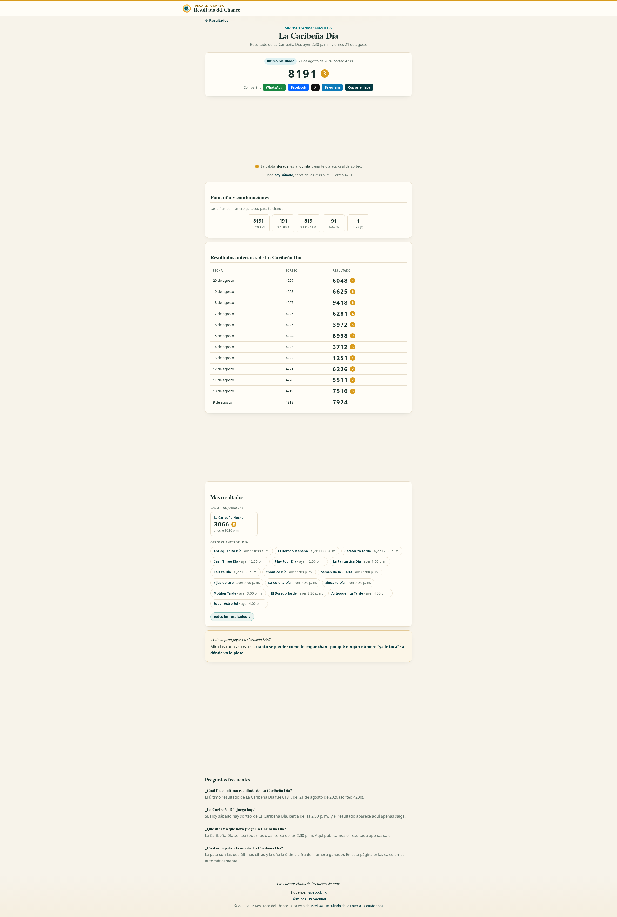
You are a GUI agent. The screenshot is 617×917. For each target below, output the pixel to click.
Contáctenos (373, 906)
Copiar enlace (359, 87)
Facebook (298, 87)
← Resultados (216, 20)
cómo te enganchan (308, 646)
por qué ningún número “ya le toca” (364, 646)
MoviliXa (316, 906)
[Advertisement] (308, 130)
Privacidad (317, 899)
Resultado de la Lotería (343, 906)
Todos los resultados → (232, 616)
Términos (298, 899)
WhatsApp (274, 87)
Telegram (332, 87)
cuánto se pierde (270, 646)
